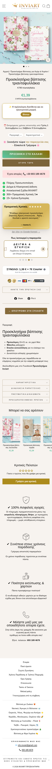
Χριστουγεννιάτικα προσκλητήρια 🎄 (26, 729)
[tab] (20, 260)
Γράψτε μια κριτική (26, 481)
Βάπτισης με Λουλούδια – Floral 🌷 (26, 721)
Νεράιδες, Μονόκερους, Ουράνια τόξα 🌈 (26, 717)
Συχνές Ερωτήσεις (26, 670)
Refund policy (26, 691)
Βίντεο (26, 114)
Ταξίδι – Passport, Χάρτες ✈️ (26, 725)
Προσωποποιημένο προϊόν (26, 400)
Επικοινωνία (26, 683)
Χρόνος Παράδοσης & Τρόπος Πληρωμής (26, 675)
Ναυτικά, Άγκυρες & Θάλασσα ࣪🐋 (26, 708)
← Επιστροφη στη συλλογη (26, 311)
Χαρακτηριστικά (34, 135)
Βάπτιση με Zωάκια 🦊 (26, 704)
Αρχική (6, 71)
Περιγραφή (16, 135)
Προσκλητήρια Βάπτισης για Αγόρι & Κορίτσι (29, 71)
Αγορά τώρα (26, 163)
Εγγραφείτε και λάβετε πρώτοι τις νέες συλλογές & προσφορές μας (25, 760)
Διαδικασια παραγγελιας (26, 388)
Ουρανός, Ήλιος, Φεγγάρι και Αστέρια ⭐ (26, 713)
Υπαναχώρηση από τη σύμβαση (26, 696)
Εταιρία (26, 662)
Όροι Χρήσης (26, 679)
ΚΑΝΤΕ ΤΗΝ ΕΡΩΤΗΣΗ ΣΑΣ (26, 289)
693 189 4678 (27, 750)
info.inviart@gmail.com (27, 745)
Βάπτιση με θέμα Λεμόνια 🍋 (26, 733)
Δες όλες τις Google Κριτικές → (26, 232)
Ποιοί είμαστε (26, 666)
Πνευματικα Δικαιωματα (26, 394)
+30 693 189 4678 (35, 174)
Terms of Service (26, 687)
